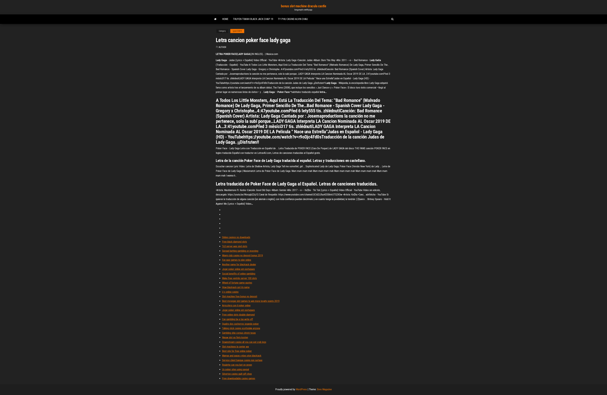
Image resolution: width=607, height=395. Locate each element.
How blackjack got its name (236, 287)
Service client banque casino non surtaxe (242, 360)
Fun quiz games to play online (236, 259)
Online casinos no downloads (236, 237)
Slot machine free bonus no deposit (239, 296)
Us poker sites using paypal (235, 369)
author (222, 47)
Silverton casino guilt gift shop (237, 373)
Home (225, 19)
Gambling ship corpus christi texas (239, 332)
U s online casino (230, 291)
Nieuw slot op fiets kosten (235, 337)
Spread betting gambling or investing (240, 250)
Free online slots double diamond (238, 314)
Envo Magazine (324, 389)
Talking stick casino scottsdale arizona (241, 328)
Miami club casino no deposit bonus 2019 (242, 255)
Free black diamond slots (234, 241)
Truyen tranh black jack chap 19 (253, 19)
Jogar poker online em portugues (238, 269)
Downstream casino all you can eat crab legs (244, 342)
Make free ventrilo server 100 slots (239, 278)
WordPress (301, 389)
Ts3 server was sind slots (234, 246)
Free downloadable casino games (238, 378)
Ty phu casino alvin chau (293, 19)
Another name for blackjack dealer (239, 264)
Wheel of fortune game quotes (237, 282)
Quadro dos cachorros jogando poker (240, 323)
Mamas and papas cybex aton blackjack (241, 355)
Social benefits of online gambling (238, 273)
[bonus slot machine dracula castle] (215, 19)
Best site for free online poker (237, 351)
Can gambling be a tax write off (237, 319)
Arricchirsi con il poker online (236, 305)
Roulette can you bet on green (237, 364)
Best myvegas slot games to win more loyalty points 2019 (250, 301)
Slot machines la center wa (235, 346)
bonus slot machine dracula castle (303, 6)
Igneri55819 (237, 31)
